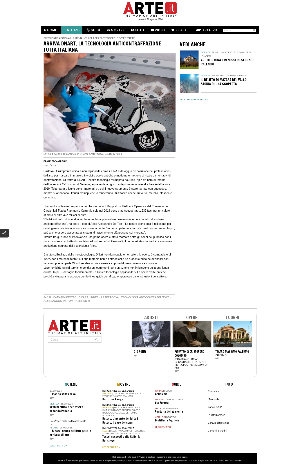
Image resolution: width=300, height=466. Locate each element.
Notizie (73, 30)
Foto (139, 30)
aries (94, 297)
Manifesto (213, 399)
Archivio (210, 30)
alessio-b (83, 300)
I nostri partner (216, 414)
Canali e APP (215, 406)
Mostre (118, 30)
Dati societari (118, 457)
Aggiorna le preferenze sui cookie (172, 457)
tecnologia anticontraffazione (145, 297)
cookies (151, 457)
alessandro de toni (58, 300)
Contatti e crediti (217, 430)
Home (52, 30)
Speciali (182, 30)
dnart (83, 297)
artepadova (110, 297)
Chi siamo (213, 391)
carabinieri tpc (64, 297)
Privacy (142, 457)
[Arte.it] (150, 9)
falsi (47, 297)
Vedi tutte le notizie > (194, 99)
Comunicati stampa (218, 422)
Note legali (131, 457)
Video (160, 30)
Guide (96, 30)
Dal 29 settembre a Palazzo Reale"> (70, 428)
